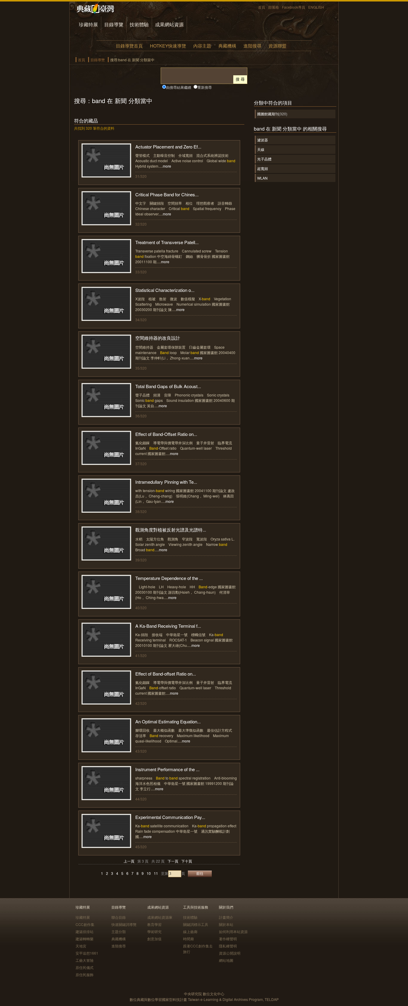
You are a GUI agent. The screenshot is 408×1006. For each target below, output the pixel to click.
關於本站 (226, 924)
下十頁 (186, 860)
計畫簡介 (226, 917)
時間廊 (188, 938)
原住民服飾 (84, 974)
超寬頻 (262, 168)
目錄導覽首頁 (129, 45)
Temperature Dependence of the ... (169, 578)
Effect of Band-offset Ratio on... (165, 673)
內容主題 (202, 45)
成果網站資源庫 (159, 917)
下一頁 (173, 860)
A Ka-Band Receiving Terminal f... (168, 626)
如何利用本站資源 (233, 931)
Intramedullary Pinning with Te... (166, 482)
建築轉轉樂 (84, 938)
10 (149, 873)
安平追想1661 (87, 953)
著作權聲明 (228, 938)
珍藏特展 (88, 24)
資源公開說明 (229, 953)
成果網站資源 (169, 24)
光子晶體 (264, 158)
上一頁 (129, 860)
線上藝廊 (190, 931)
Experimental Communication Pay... (170, 817)
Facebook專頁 (293, 7)
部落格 (273, 7)
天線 (260, 149)
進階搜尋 (252, 45)
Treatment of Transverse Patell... (167, 242)
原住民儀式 (84, 967)
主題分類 (118, 931)
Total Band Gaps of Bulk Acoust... (168, 386)
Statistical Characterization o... (164, 290)
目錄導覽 (113, 24)
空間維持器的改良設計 (157, 338)
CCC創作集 (85, 924)
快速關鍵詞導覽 (123, 924)
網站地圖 (226, 960)
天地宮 (81, 945)
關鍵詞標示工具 (195, 924)
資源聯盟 (277, 45)
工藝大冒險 (84, 960)
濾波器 (262, 139)
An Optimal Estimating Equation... (168, 721)
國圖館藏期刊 (268, 113)
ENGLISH (316, 7)
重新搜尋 (204, 87)
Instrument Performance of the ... (167, 769)
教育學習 (154, 924)
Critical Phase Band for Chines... (167, 194)
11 (156, 873)
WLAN (262, 177)
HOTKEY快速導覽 (168, 45)
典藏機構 (227, 45)
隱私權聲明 (228, 945)
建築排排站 (84, 931)
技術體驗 (139, 24)
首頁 (261, 7)
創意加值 (154, 938)
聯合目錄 (118, 917)
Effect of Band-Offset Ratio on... (166, 434)
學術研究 (154, 931)
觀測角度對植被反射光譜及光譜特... (170, 529)
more (167, 166)
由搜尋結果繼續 (178, 87)
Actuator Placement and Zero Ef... (168, 146)
